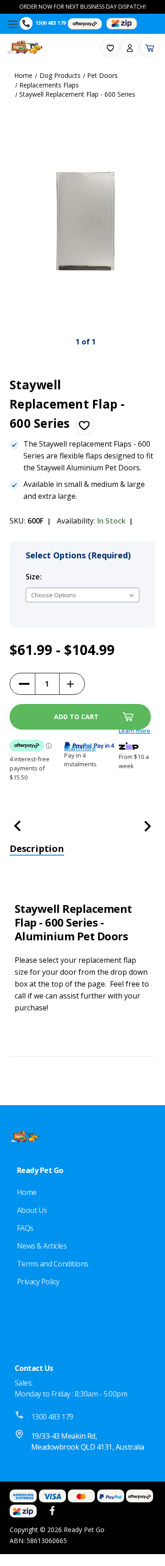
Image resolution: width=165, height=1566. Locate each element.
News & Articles (42, 1246)
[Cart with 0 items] (149, 47)
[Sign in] (129, 47)
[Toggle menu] (12, 24)
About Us (32, 1210)
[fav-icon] (110, 47)
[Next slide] (150, 221)
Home (27, 1192)
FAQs (25, 1228)
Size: (53, 577)
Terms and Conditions (52, 1264)
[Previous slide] (21, 221)
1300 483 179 (50, 22)
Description (37, 849)
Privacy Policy (38, 1282)
